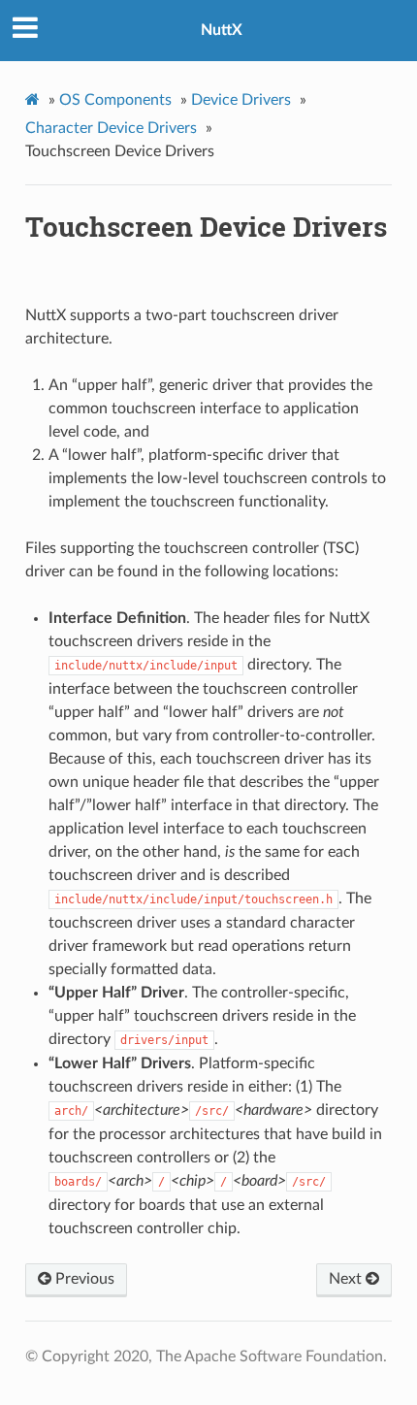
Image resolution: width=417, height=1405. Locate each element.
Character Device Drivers (111, 128)
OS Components (115, 100)
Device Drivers (241, 100)
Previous (82, 1279)
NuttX (221, 30)
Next (347, 1279)
